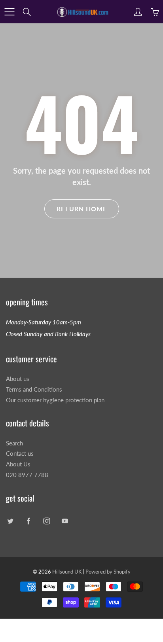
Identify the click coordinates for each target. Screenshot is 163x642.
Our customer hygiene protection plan (55, 400)
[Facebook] (28, 521)
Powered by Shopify (108, 571)
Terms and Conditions (34, 389)
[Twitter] (10, 521)
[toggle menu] (9, 12)
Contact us (20, 453)
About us (17, 378)
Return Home (82, 208)
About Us (18, 464)
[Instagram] (46, 521)
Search (14, 443)
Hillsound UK (67, 571)
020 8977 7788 (27, 475)
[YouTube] (65, 521)
